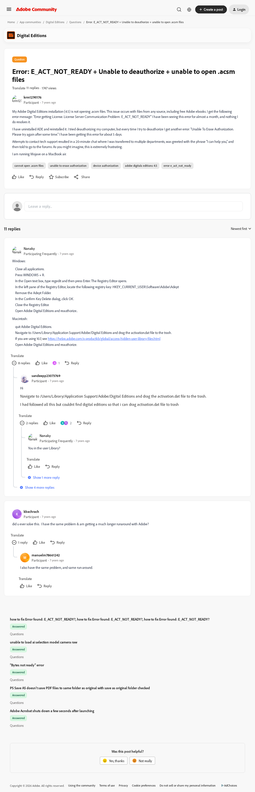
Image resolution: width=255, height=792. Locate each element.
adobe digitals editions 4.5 (141, 165)
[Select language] (189, 9)
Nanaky (29, 248)
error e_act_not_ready (177, 165)
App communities (30, 22)
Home (11, 22)
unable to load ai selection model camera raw (43, 642)
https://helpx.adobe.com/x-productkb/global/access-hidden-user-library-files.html (104, 338)
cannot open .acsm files (29, 165)
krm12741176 (33, 97)
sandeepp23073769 (46, 375)
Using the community (81, 785)
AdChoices (230, 785)
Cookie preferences (144, 785)
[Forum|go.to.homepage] (36, 9)
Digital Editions (55, 22)
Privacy (123, 785)
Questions (75, 22)
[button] (9, 11)
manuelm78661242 (46, 555)
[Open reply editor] (127, 206)
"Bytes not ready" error (27, 665)
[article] (127, 306)
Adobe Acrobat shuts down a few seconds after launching (52, 711)
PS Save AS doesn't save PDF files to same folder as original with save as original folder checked (80, 688)
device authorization (106, 165)
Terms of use (107, 785)
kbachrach (31, 511)
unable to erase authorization (68, 165)
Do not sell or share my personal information (188, 785)
